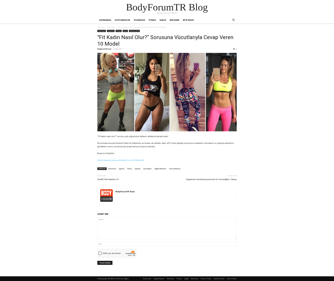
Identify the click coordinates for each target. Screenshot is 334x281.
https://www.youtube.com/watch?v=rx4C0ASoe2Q (120, 160)
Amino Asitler (232, 278)
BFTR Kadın (188, 20)
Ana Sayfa (101, 27)
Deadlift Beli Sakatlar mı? (108, 179)
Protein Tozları (206, 278)
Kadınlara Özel (134, 31)
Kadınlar (138, 169)
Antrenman (105, 20)
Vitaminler (139, 20)
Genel (125, 31)
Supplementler (122, 20)
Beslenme (174, 20)
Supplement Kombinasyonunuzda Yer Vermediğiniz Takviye (211, 179)
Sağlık (163, 20)
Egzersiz (121, 169)
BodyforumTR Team (104, 49)
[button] (233, 20)
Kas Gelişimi (147, 169)
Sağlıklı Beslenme (160, 169)
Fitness (152, 20)
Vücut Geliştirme (174, 169)
